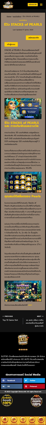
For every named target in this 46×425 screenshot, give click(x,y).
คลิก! (30, 305)
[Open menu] (41, 5)
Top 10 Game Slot (10, 318)
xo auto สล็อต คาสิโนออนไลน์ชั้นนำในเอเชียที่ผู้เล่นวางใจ (34, 321)
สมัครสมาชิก (33, 4)
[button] (11, 380)
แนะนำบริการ (23, 20)
